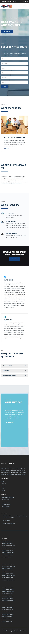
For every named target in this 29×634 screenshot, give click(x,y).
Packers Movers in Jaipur (7, 577)
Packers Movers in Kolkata (8, 609)
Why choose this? (7, 365)
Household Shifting (6, 499)
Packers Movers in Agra (7, 568)
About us (4, 483)
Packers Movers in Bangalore (8, 566)
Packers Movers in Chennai (7, 573)
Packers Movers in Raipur (7, 554)
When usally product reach (9, 375)
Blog (3, 488)
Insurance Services (6, 506)
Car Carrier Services (6, 504)
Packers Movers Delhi (6, 541)
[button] (24, 6)
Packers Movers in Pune (7, 618)
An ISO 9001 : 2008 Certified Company (8, 1)
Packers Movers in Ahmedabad (8, 612)
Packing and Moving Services (8, 497)
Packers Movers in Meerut (7, 587)
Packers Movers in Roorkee (8, 591)
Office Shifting (5, 508)
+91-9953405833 (24, 1)
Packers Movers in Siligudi (7, 614)
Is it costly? (6, 370)
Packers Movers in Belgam (7, 596)
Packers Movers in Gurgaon (8, 564)
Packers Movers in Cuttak (7, 550)
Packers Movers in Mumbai (7, 607)
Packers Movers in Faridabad (8, 548)
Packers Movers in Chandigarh (8, 575)
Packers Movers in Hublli (7, 598)
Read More (6, 148)
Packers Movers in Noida (7, 543)
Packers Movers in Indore (7, 593)
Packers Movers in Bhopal (7, 621)
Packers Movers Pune (6, 557)
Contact (3, 490)
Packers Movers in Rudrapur (8, 600)
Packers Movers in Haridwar (8, 580)
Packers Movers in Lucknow (8, 552)
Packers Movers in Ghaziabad (8, 545)
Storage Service (5, 502)
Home (3, 481)
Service (3, 486)
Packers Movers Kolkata (7, 570)
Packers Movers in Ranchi (7, 616)
